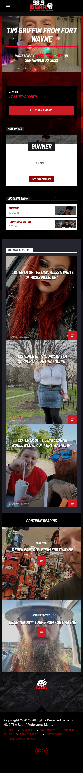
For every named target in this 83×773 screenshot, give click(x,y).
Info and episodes (41, 179)
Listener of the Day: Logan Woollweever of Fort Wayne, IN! (41, 442)
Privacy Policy (29, 734)
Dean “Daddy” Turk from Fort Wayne (42, 622)
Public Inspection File (22, 738)
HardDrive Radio (20, 222)
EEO (11, 730)
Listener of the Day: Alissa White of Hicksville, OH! (42, 275)
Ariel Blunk (15, 333)
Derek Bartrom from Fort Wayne (42, 549)
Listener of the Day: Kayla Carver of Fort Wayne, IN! (42, 358)
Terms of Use (54, 734)
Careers (27, 730)
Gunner (14, 208)
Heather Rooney (49, 55)
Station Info (47, 730)
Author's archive (41, 110)
